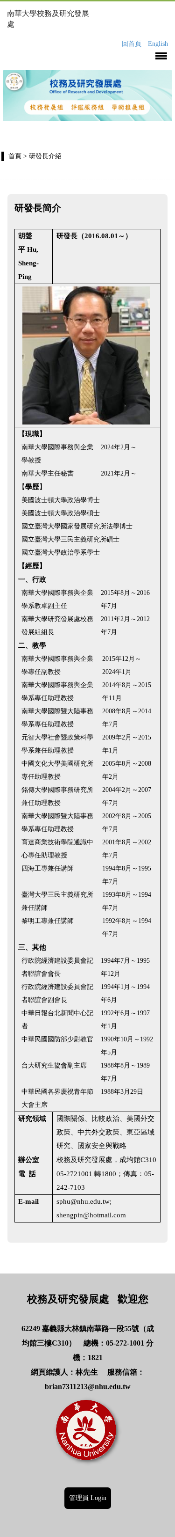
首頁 (14, 156)
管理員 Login (87, 1497)
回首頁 (131, 43)
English (158, 43)
